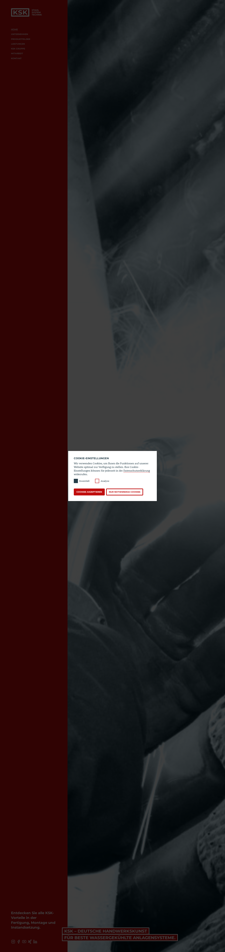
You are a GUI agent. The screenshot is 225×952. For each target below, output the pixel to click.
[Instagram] (13, 941)
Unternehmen (19, 34)
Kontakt (16, 58)
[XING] (30, 941)
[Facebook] (19, 941)
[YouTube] (24, 941)
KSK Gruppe (18, 48)
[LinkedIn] (35, 941)
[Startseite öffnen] (26, 12)
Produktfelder (20, 39)
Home (14, 29)
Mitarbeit (17, 53)
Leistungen (18, 44)
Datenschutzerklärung (136, 470)
